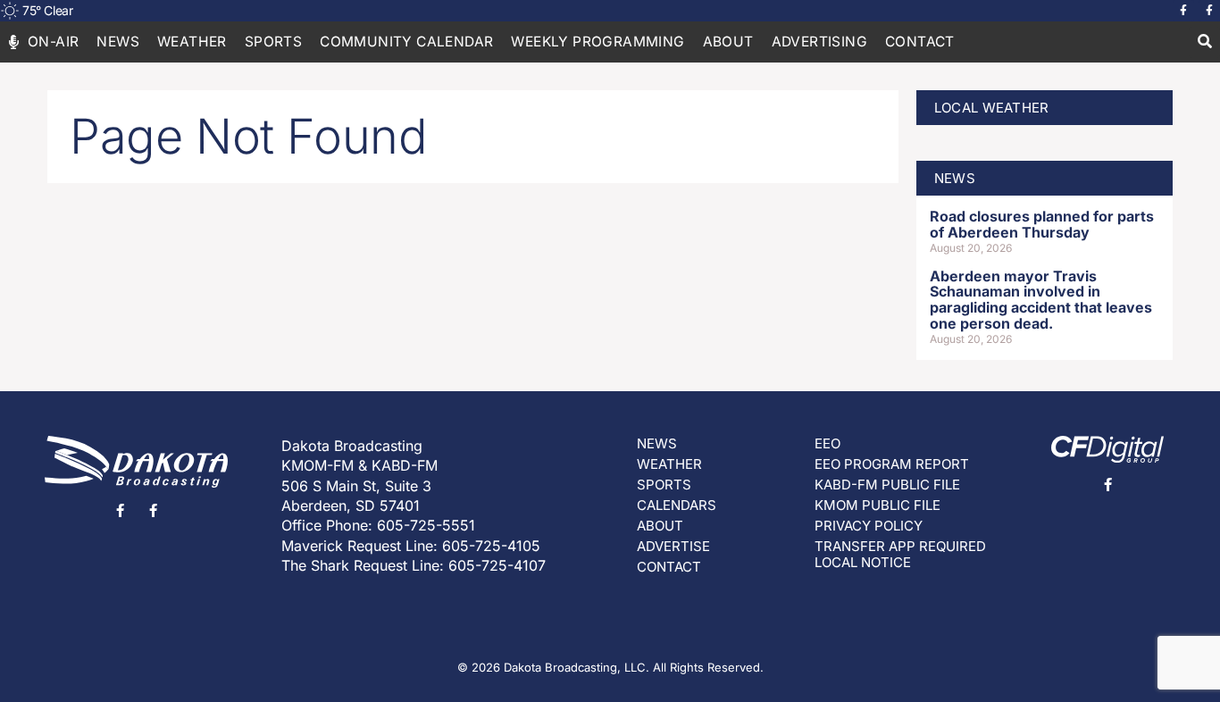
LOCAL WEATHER (991, 107)
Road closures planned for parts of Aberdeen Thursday (1042, 224)
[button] (1204, 42)
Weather (192, 41)
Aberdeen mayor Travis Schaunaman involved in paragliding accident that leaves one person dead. (1041, 299)
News (117, 41)
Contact (920, 41)
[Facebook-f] (1183, 10)
